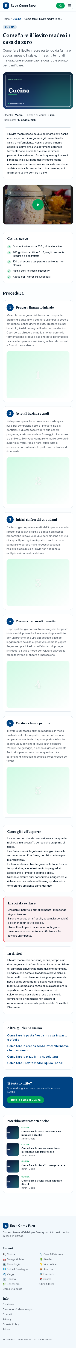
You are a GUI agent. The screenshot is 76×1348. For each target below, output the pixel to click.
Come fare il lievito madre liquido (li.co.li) (35, 1063)
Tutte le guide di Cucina (26, 1099)
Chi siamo (8, 1304)
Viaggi (8, 1274)
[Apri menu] (69, 5)
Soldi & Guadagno (15, 1269)
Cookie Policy (11, 1324)
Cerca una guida (12, 1288)
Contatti (7, 1314)
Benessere (11, 1283)
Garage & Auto (13, 1259)
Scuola (45, 1278)
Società (9, 1278)
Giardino (46, 1259)
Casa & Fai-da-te (51, 1254)
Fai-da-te (46, 1274)
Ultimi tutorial (46, 1283)
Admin (6, 1329)
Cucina (17, 18)
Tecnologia (11, 1264)
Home (6, 18)
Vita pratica (48, 1264)
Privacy (7, 1319)
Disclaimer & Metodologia (18, 1309)
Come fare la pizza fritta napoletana (32, 1056)
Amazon (46, 1269)
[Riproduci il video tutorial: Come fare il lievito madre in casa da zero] (38, 205)
